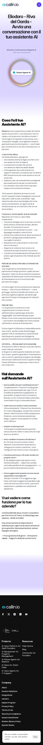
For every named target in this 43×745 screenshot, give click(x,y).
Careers (5, 699)
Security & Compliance (11, 714)
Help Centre (27, 646)
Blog (24, 649)
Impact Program (8, 702)
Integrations (7, 695)
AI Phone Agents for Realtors (11, 660)
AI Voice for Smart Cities (10, 666)
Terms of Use (7, 710)
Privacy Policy (8, 706)
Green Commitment (10, 717)
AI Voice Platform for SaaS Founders (11, 647)
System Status (8, 725)
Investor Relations (9, 691)
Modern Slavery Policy (11, 721)
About (4, 687)
